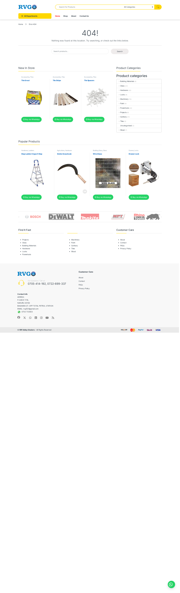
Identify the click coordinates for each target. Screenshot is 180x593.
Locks (122, 95)
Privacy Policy (125, 248)
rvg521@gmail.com (30, 309)
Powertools (124, 108)
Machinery (124, 99)
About (73, 16)
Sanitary (123, 117)
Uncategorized (126, 126)
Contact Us (84, 16)
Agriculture (60, 150)
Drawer (131, 150)
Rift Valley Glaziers (27, 330)
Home (57, 16)
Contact (123, 243)
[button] (171, 584)
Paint (122, 103)
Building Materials (127, 81)
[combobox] (89, 7)
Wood (122, 130)
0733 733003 (27, 312)
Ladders (31, 150)
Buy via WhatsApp (32, 119)
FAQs (122, 246)
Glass (122, 86)
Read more (85, 191)
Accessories (25, 77)
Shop (65, 16)
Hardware (124, 90)
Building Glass (97, 150)
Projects (123, 112)
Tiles (31, 77)
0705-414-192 (37, 283)
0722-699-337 (56, 283)
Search (120, 51)
